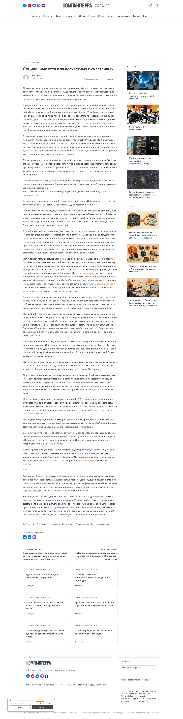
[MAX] (38, 5)
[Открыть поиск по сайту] (157, 5)
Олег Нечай (36, 75)
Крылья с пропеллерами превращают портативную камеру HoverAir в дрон (94, 604)
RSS (62, 684)
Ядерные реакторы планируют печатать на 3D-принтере (42, 576)
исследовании (81, 273)
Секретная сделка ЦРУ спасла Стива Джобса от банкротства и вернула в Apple (45, 633)
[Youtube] (29, 5)
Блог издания (50, 684)
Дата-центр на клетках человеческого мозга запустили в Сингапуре (92, 577)
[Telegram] (34, 5)
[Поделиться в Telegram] (29, 537)
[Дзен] (43, 5)
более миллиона (87, 460)
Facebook (30, 524)
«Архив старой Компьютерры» (135, 679)
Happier (94, 410)
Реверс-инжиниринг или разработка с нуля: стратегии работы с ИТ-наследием (143, 235)
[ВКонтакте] (25, 5)
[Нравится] (116, 79)
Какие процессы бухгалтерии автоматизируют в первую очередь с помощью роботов (143, 303)
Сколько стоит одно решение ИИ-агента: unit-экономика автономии (143, 269)
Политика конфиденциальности (92, 684)
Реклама (71, 684)
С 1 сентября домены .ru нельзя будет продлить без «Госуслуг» (94, 632)
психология (83, 524)
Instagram (55, 524)
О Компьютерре (33, 684)
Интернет (69, 524)
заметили (108, 297)
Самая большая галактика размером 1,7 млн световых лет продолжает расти (45, 605)
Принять (42, 707)
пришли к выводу (105, 283)
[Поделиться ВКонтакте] (25, 537)
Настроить (20, 707)
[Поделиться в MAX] (34, 537)
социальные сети (101, 524)
